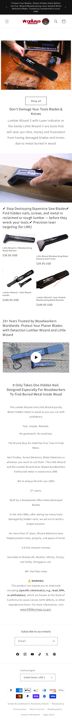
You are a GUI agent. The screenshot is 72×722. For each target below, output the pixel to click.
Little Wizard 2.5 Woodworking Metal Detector (17, 249)
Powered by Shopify (40, 703)
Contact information (30, 714)
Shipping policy (55, 709)
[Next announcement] (65, 7)
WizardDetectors (22, 703)
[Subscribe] (53, 641)
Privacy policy (19, 709)
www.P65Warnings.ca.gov (35, 609)
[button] (7, 21)
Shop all (36, 100)
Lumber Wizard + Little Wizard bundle (17, 294)
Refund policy (58, 703)
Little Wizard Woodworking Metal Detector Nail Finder (52, 257)
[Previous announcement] (6, 7)
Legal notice (48, 714)
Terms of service (37, 709)
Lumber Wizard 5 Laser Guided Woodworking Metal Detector (51, 298)
